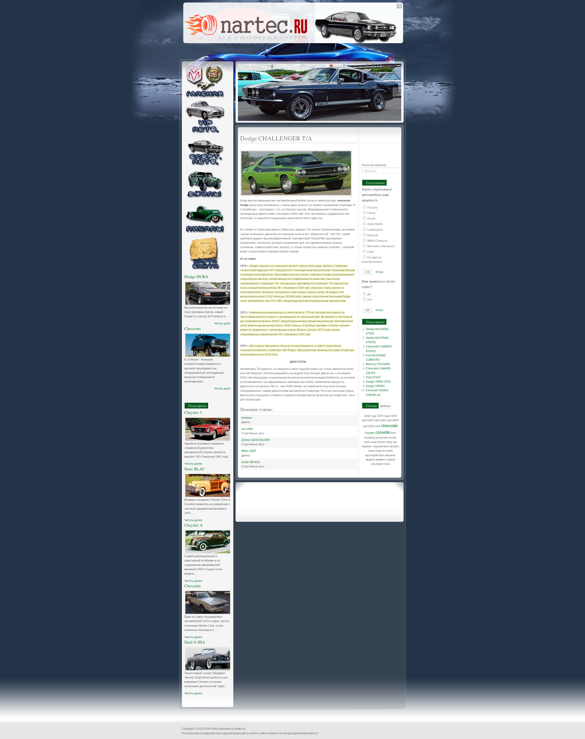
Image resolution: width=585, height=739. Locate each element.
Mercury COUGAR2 (378, 364)
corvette (382, 432)
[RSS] (399, 5)
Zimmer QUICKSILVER (255, 440)
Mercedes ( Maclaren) (380, 246)
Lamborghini (375, 229)
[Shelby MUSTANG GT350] (320, 92)
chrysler (370, 433)
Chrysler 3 (193, 412)
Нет (369, 299)
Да (369, 294)
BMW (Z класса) (377, 240)
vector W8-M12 (250, 462)
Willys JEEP (248, 451)
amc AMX (247, 429)
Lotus (370, 251)
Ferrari (371, 213)
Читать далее (223, 323)
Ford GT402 (373, 377)
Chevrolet (192, 328)
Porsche (372, 207)
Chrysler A (193, 525)
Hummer (246, 417)
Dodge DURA (196, 276)
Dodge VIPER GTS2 (378, 381)
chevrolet (389, 426)
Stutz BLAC (194, 468)
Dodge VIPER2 (375, 386)
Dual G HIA (194, 642)
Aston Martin (375, 224)
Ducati (371, 218)
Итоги (379, 272)
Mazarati (372, 235)
